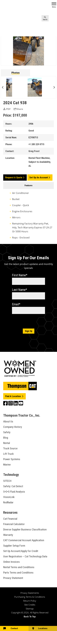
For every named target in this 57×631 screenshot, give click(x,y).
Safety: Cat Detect (13, 486)
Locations (42, 628)
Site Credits (29, 604)
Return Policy (29, 600)
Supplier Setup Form (14, 545)
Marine (7, 464)
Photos (15, 72)
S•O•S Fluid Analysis (14, 491)
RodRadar (8, 502)
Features (28, 185)
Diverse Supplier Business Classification (25, 529)
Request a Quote (13, 177)
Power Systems (11, 459)
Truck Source (10, 448)
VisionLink (8, 497)
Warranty (8, 535)
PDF (8, 109)
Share (19, 109)
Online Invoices (11, 561)
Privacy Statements (29, 592)
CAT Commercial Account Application (23, 540)
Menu (54, 7)
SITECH (7, 481)
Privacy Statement (13, 578)
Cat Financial (10, 518)
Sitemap (30, 608)
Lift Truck (8, 453)
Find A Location (13, 396)
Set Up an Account (38, 177)
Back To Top (30, 616)
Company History (12, 427)
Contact (14, 628)
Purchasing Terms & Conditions (29, 596)
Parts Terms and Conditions (18, 572)
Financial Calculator (14, 524)
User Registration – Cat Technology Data (25, 556)
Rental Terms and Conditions (18, 567)
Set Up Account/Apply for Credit (20, 551)
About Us (8, 421)
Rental (6, 443)
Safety (6, 432)
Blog (5, 437)
